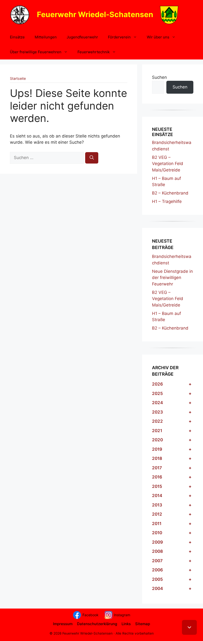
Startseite (18, 78)
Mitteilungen (46, 37)
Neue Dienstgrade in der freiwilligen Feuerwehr (172, 277)
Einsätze (17, 37)
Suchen (159, 77)
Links (126, 623)
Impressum (63, 623)
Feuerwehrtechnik (93, 52)
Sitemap (142, 623)
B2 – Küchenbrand (170, 193)
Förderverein (119, 37)
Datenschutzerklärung (97, 623)
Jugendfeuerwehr (82, 37)
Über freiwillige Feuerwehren (35, 52)
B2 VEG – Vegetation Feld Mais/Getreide (167, 163)
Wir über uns (158, 37)
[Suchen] (91, 158)
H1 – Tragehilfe (167, 201)
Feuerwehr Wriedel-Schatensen (95, 14)
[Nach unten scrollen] (189, 627)
